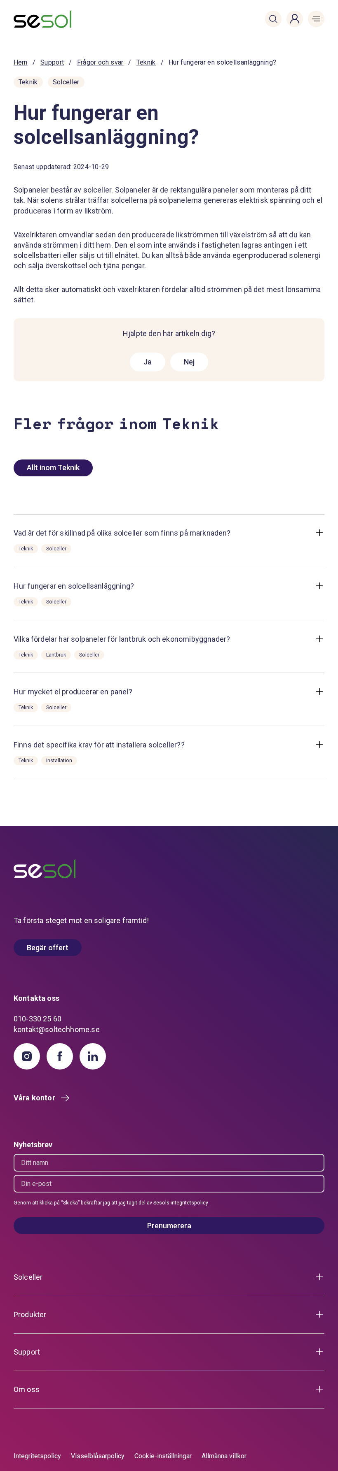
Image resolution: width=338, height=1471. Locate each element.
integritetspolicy (189, 1203)
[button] (273, 19)
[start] (40, 19)
